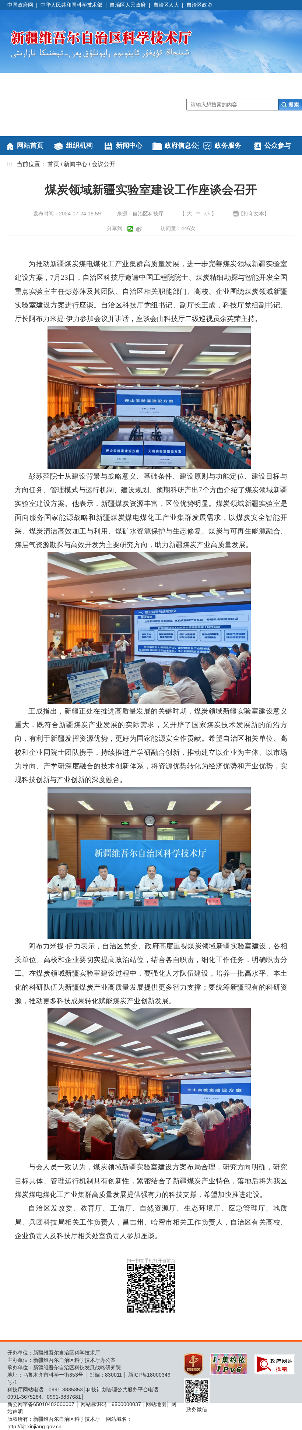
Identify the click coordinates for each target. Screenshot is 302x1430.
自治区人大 (166, 5)
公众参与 (277, 145)
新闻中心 (129, 145)
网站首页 (30, 145)
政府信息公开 (184, 145)
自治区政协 (199, 5)
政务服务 (228, 145)
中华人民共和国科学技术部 (71, 5)
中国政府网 (20, 5)
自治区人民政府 (128, 5)
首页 (53, 164)
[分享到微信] (130, 229)
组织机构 (79, 145)
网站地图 (156, 1404)
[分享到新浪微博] (139, 229)
